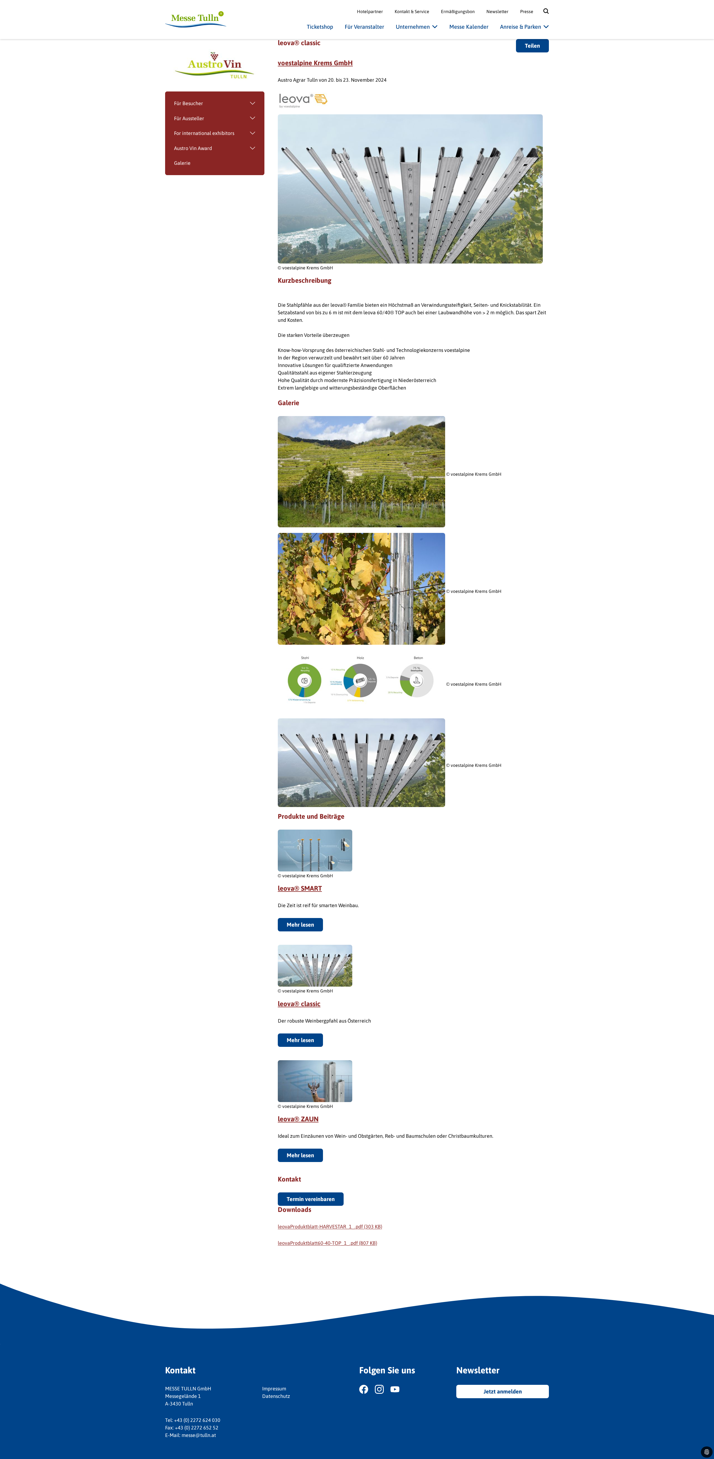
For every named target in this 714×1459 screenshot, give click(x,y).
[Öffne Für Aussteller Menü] (234, 118)
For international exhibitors (204, 133)
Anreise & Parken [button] (520, 26)
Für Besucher (188, 103)
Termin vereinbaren (311, 1199)
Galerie (182, 163)
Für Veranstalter (364, 26)
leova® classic (299, 1004)
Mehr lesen (300, 924)
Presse (526, 11)
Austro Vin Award (193, 148)
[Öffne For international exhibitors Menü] (249, 133)
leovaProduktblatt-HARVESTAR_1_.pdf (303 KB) (330, 1226)
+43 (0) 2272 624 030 (197, 1420)
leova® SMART (300, 888)
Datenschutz (276, 1396)
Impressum (274, 1389)
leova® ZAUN (298, 1119)
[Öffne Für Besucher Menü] (233, 103)
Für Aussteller (189, 118)
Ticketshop (320, 26)
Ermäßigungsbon (458, 11)
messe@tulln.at (199, 1435)
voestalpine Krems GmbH (315, 63)
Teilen (532, 45)
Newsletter (497, 11)
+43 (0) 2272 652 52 (196, 1428)
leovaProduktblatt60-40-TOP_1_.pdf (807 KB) (327, 1243)
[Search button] (542, 11)
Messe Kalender (468, 26)
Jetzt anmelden (503, 1391)
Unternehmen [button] (413, 26)
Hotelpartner (370, 11)
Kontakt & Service (412, 11)
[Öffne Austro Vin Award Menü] (238, 148)
